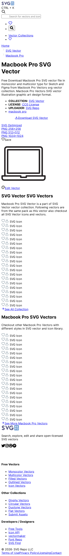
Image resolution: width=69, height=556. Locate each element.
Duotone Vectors (19, 507)
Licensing (44, 553)
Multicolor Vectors (20, 475)
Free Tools (15, 529)
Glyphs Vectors (18, 500)
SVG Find (14, 543)
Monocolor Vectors (21, 471)
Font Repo (15, 539)
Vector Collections (20, 35)
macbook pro (17, 111)
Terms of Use (10, 553)
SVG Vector (36, 101)
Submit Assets (18, 514)
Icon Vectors (16, 485)
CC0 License (30, 104)
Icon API (13, 532)
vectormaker (16, 536)
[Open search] (11, 28)
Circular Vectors (19, 504)
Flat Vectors (16, 511)
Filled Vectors (17, 478)
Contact (56, 553)
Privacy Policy (28, 553)
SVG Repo (32, 108)
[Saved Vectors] (10, 24)
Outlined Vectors (19, 482)
